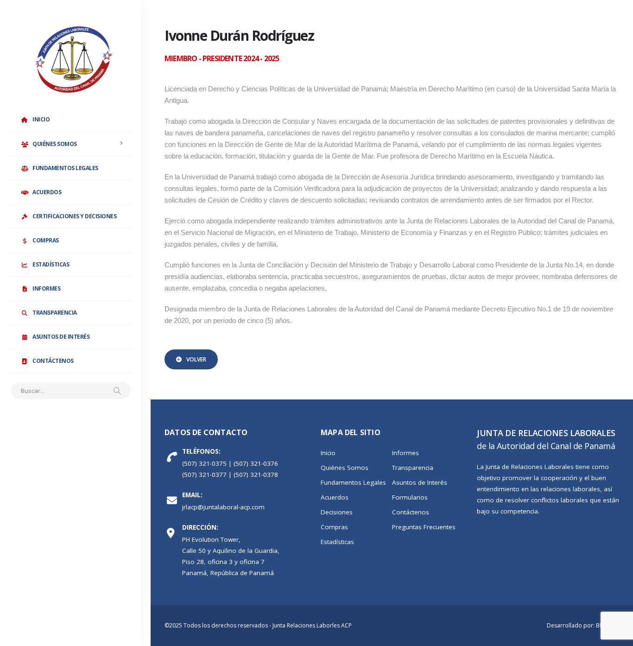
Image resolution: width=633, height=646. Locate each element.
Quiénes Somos (54, 144)
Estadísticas (50, 264)
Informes (46, 288)
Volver (196, 359)
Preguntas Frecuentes (424, 527)
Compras (45, 240)
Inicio (41, 119)
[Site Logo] (74, 59)
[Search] (117, 391)
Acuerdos (46, 192)
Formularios (410, 497)
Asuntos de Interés (60, 337)
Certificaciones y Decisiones (74, 216)
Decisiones (337, 512)
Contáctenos (53, 361)
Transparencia (54, 313)
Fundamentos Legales (65, 168)
